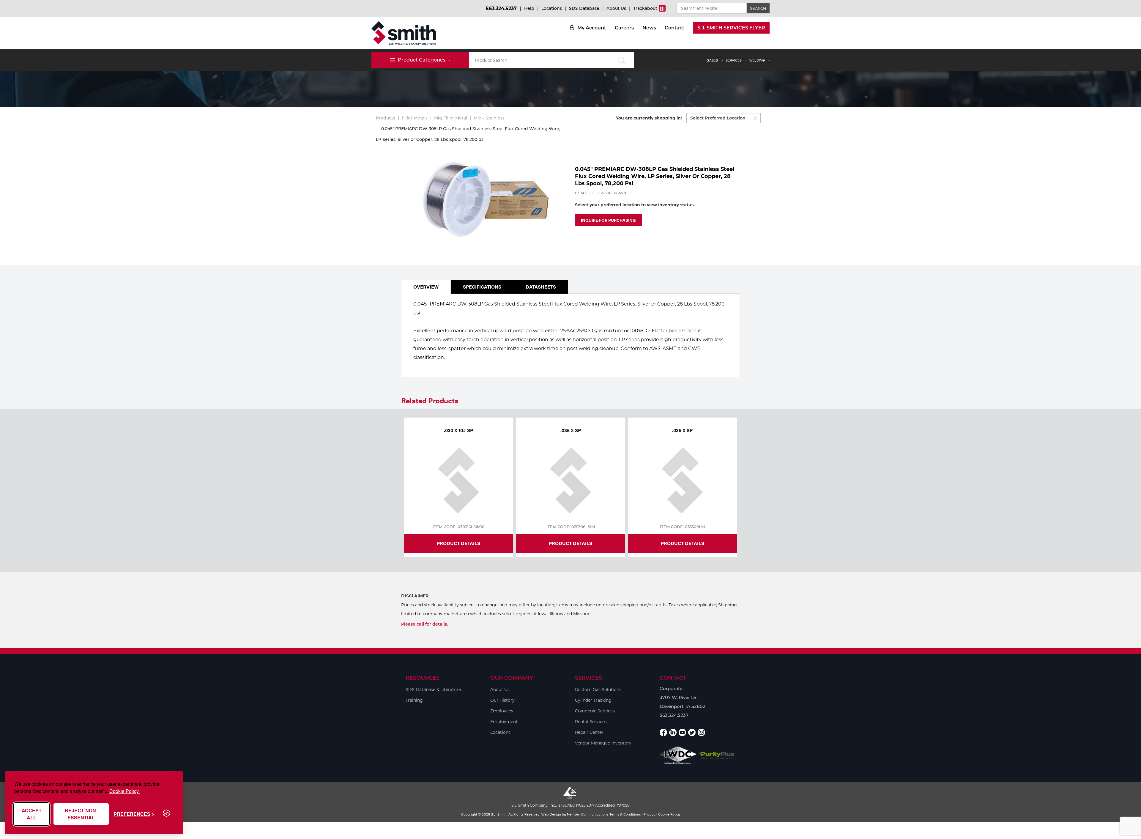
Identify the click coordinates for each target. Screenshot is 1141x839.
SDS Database (584, 8)
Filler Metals (415, 118)
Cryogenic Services (595, 711)
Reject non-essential (81, 814)
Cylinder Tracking (593, 700)
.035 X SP (570, 430)
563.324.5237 (501, 8)
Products (385, 118)
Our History (502, 700)
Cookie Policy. (124, 791)
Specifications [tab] (482, 286)
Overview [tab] (426, 286)
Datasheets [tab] (541, 286)
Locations (551, 8)
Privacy (649, 814)
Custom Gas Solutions (598, 689)
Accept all (32, 814)
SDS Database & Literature (433, 689)
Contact (674, 28)
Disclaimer (414, 596)
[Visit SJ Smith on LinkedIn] (673, 732)
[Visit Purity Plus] (717, 755)
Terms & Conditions (625, 814)
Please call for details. (424, 624)
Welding (757, 60)
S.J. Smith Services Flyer (731, 28)
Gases (712, 60)
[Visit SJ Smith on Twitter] (692, 732)
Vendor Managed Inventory (603, 743)
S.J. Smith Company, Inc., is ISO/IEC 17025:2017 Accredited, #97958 (570, 805)
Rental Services (591, 721)
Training (414, 700)
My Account (591, 28)
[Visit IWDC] (678, 755)
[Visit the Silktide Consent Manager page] (166, 813)
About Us (616, 8)
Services (734, 60)
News (649, 28)
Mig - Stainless (489, 118)
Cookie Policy (669, 814)
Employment (504, 721)
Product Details (458, 543)
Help (529, 8)
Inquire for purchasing (608, 220)
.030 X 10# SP (458, 430)
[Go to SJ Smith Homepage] (403, 33)
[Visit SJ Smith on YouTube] (682, 732)
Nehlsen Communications (588, 814)
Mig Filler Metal (450, 118)
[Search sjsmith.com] (621, 60)
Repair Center (589, 732)
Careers (624, 28)
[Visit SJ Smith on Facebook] (663, 732)
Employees (501, 711)
